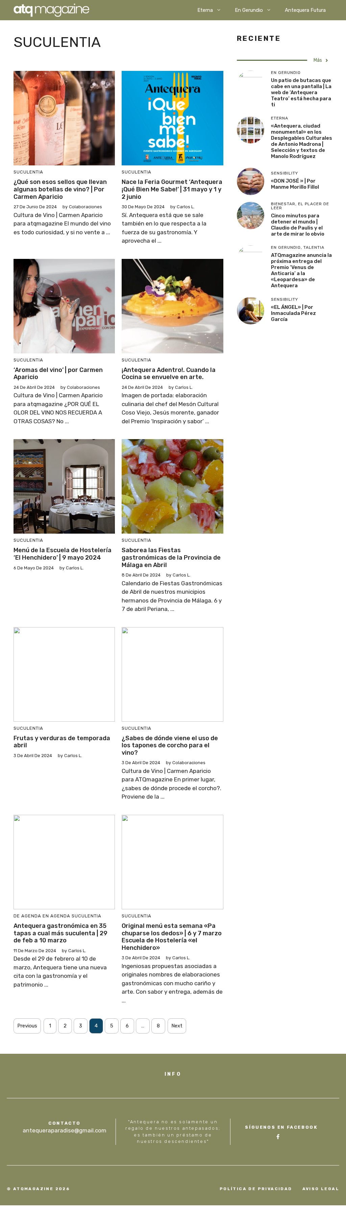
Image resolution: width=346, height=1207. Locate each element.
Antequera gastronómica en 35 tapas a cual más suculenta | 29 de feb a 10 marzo (60, 933)
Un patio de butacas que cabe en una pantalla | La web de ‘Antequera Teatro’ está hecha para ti (301, 92)
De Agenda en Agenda (42, 915)
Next (176, 1026)
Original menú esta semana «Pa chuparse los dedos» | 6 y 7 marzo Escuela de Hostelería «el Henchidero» (172, 936)
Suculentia (28, 172)
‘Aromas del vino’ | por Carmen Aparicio (58, 373)
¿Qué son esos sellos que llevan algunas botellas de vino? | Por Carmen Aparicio (60, 189)
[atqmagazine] (51, 10)
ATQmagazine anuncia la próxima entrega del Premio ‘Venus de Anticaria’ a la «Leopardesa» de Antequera (301, 270)
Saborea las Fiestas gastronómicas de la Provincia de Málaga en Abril (171, 557)
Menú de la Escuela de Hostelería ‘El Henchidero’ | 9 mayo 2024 (63, 553)
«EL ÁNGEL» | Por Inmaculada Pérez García (293, 313)
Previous (27, 1026)
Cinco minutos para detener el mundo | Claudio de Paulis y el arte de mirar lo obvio (297, 225)
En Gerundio (249, 10)
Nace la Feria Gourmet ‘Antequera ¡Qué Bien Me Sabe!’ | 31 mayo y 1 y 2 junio (172, 189)
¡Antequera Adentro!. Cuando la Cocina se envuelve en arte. (169, 373)
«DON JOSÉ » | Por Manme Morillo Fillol (295, 184)
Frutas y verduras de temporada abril (62, 741)
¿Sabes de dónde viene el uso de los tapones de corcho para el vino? (170, 745)
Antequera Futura (305, 10)
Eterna (205, 10)
